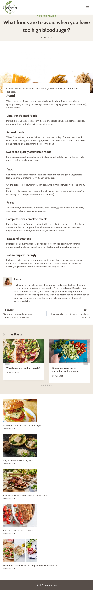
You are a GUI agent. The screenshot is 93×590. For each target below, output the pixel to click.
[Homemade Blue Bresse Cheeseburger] (46, 410)
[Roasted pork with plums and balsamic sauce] (46, 480)
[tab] (42, 385)
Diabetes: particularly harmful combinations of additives (17, 314)
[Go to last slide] (7, 361)
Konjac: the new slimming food (18, 460)
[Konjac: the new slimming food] (46, 445)
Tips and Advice (46, 16)
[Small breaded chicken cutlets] (46, 515)
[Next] (85, 361)
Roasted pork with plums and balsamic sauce (25, 495)
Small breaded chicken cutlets (18, 530)
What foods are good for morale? (23, 368)
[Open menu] (87, 7)
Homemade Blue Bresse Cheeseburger (22, 425)
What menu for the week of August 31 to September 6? (31, 565)
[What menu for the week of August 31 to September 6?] (46, 550)
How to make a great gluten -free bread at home (70, 314)
